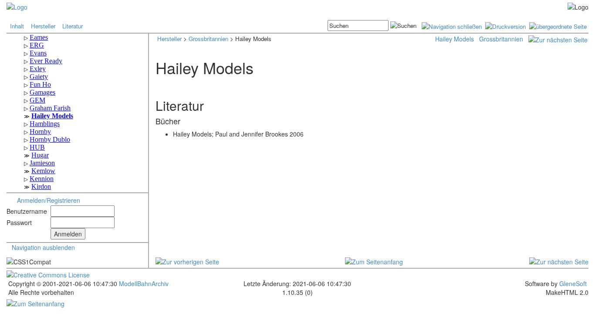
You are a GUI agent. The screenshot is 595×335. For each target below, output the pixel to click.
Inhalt (17, 26)
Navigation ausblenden (43, 247)
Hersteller (43, 26)
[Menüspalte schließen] (452, 25)
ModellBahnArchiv (143, 283)
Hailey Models (454, 38)
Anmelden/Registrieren (48, 200)
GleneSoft (573, 283)
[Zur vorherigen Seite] (187, 260)
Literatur (72, 26)
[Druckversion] (505, 25)
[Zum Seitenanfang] (374, 260)
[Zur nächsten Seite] (558, 38)
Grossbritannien (208, 38)
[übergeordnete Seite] (558, 25)
